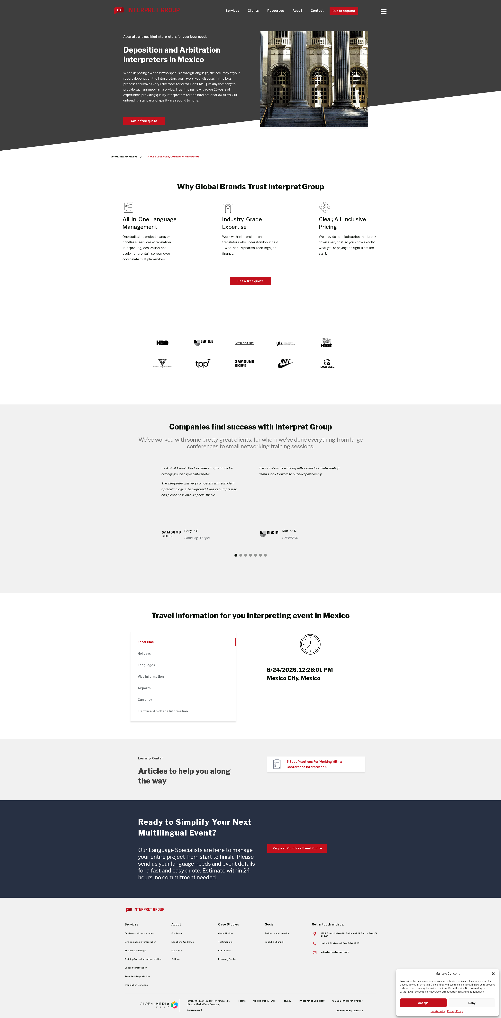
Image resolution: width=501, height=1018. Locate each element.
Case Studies (225, 933)
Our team (176, 933)
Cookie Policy (438, 1011)
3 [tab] (245, 555)
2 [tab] (240, 555)
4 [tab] (250, 555)
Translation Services (136, 985)
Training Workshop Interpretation (143, 959)
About (297, 11)
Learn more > (194, 1010)
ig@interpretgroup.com (335, 952)
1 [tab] (235, 555)
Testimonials (225, 942)
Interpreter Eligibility (311, 1000)
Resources (275, 11)
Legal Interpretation (136, 967)
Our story (176, 950)
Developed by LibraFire (349, 1010)
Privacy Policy (455, 1011)
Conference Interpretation (139, 933)
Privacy (287, 1000)
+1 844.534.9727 (349, 943)
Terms (242, 1000)
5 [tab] (255, 555)
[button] (493, 974)
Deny (472, 1003)
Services (232, 11)
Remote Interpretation (137, 976)
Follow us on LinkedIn (277, 933)
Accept (423, 1003)
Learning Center (227, 959)
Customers (224, 950)
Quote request (343, 11)
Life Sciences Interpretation (140, 942)
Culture (175, 959)
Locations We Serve (182, 942)
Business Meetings (135, 950)
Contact (317, 11)
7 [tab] (265, 555)
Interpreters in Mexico (124, 156)
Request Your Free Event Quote (297, 848)
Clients (253, 11)
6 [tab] (260, 555)
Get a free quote (144, 121)
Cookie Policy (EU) (264, 1000)
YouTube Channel (274, 942)
